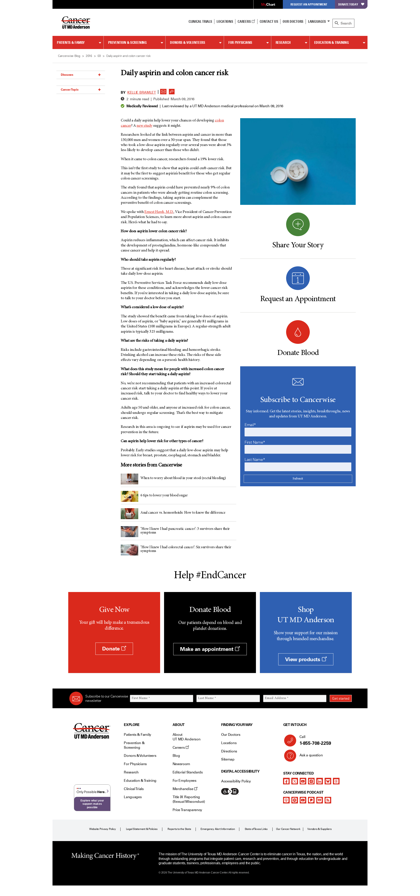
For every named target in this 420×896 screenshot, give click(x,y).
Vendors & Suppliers (319, 829)
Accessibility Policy (236, 781)
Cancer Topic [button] (70, 89)
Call (315, 740)
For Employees (184, 780)
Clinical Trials (200, 21)
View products (303, 659)
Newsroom (181, 764)
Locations (228, 743)
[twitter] (294, 781)
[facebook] (286, 781)
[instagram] (311, 781)
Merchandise (183, 789)
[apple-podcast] (286, 800)
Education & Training (331, 42)
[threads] (336, 781)
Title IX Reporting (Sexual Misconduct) (189, 799)
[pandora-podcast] (311, 800)
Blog (176, 756)
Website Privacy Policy (102, 829)
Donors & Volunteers (187, 42)
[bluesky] (328, 781)
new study (144, 126)
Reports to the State (179, 829)
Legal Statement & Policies (142, 829)
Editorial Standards (188, 772)
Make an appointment (207, 649)
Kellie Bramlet (141, 92)
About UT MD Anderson (187, 737)
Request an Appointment (308, 4)
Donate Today (348, 4)
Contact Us (269, 21)
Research (283, 42)
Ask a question (311, 755)
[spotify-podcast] (294, 800)
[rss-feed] (328, 800)
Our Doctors (293, 21)
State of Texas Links (256, 829)
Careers (244, 21)
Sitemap (227, 759)
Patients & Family (71, 42)
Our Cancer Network (288, 829)
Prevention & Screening (127, 42)
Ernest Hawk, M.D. (158, 212)
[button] (163, 90)
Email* (250, 424)
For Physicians (240, 42)
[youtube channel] (303, 781)
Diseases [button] (67, 75)
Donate (111, 648)
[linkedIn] (319, 781)
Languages (317, 21)
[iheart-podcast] (319, 800)
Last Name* (255, 459)
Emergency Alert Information (218, 829)
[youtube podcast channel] (303, 800)
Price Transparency (187, 810)
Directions (229, 751)
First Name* (255, 442)
